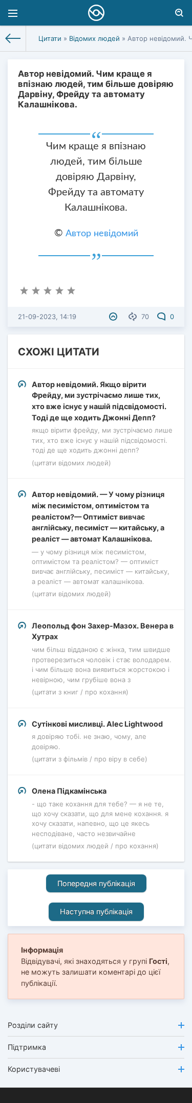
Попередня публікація (96, 883)
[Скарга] (114, 316)
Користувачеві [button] (34, 1069)
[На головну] (13, 38)
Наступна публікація (96, 911)
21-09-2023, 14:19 (47, 316)
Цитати (49, 38)
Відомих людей (94, 38)
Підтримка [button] (27, 1047)
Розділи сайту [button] (33, 1025)
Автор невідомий (102, 233)
